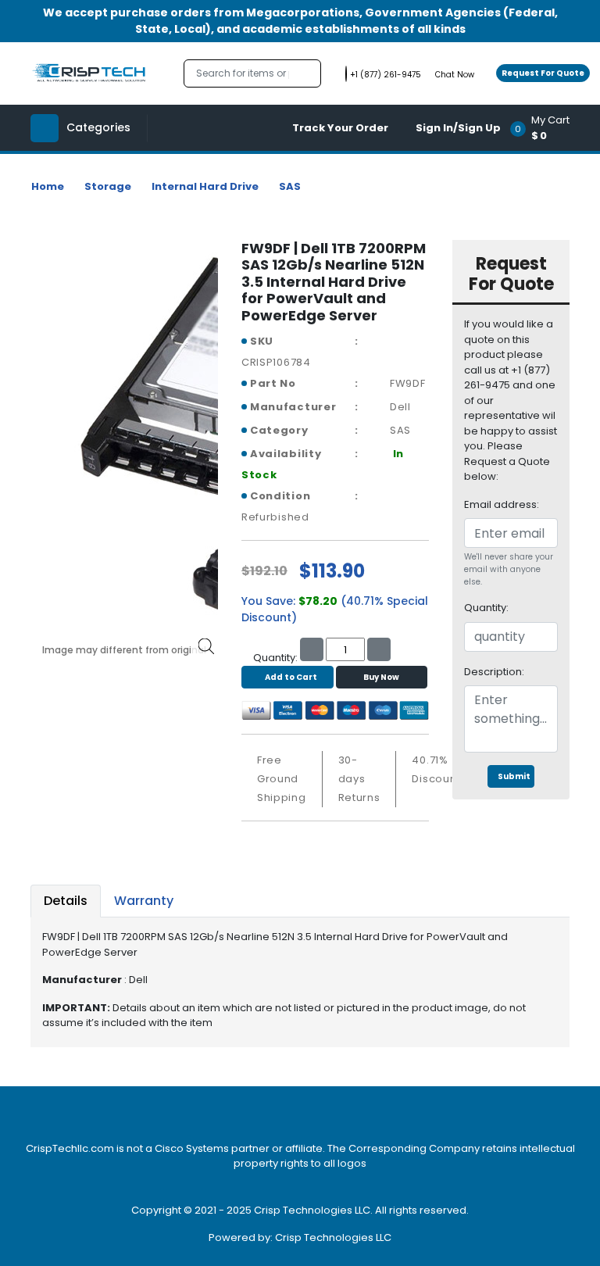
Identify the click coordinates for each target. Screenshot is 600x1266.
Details (66, 901)
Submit (514, 776)
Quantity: (486, 607)
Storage (107, 186)
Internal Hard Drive (205, 186)
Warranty (143, 901)
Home (47, 186)
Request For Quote (543, 73)
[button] (545, 128)
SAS (290, 186)
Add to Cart (291, 677)
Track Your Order (340, 127)
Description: (494, 671)
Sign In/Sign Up (458, 127)
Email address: (501, 504)
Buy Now (381, 677)
